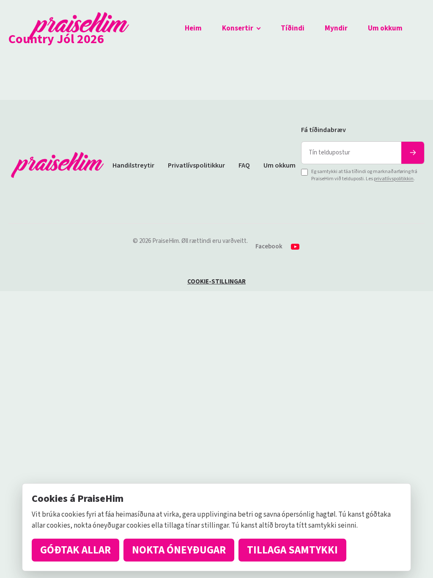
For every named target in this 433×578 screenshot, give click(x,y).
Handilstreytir (133, 165)
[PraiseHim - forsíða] (79, 29)
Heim (193, 28)
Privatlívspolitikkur (196, 165)
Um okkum (385, 28)
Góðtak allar (75, 550)
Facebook (268, 246)
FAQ (244, 165)
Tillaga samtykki (292, 550)
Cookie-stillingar (216, 281)
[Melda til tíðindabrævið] (412, 152)
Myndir (336, 28)
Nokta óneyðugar (179, 550)
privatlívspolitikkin (394, 178)
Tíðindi (292, 28)
